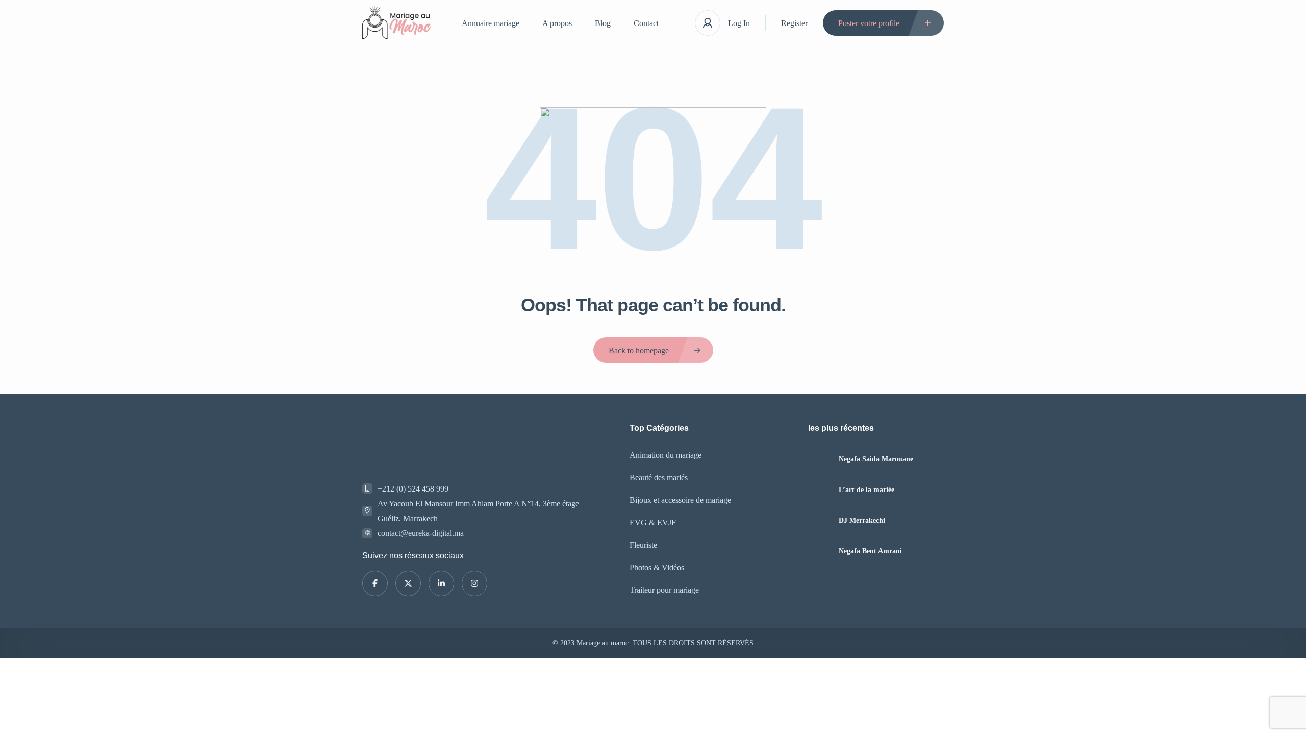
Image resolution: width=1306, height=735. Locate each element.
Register (794, 23)
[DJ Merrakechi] (819, 520)
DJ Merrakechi (862, 520)
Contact (646, 23)
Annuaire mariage (490, 23)
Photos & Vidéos (657, 567)
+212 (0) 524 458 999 (413, 488)
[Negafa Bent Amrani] (819, 551)
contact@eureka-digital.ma (421, 533)
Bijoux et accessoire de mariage (680, 500)
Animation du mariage (665, 455)
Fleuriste (643, 545)
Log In (739, 23)
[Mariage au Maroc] (396, 23)
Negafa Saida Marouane (876, 459)
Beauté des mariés (659, 477)
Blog (603, 23)
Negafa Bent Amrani (870, 551)
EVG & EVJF (653, 522)
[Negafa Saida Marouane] (819, 459)
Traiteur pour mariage (664, 589)
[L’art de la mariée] (819, 489)
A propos (557, 23)
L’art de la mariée (866, 490)
